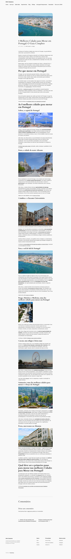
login (29, 511)
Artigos (33, 46)
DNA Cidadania (9, 2)
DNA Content (28, 46)
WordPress (12, 552)
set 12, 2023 (20, 46)
